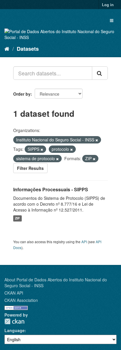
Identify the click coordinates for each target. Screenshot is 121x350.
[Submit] (100, 73)
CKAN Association (21, 300)
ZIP (17, 218)
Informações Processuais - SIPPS (50, 189)
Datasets (28, 49)
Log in (108, 4)
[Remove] (96, 140)
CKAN (14, 321)
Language (14, 330)
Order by (22, 94)
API (84, 241)
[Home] (6, 48)
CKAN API (13, 293)
